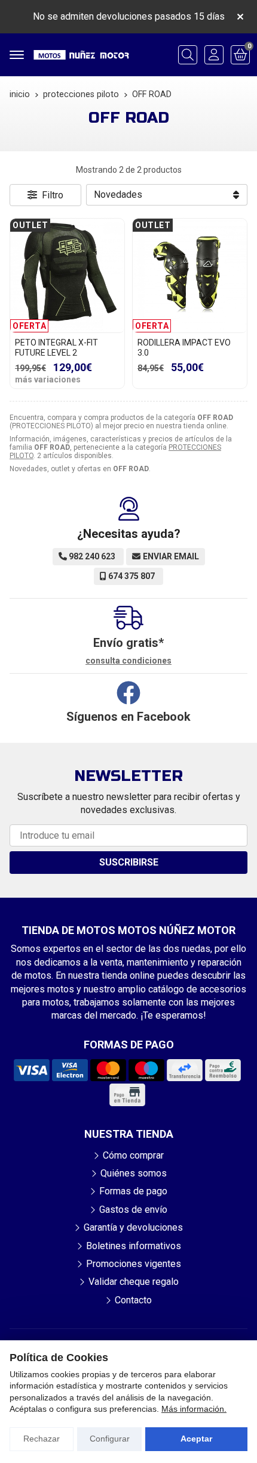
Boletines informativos (133, 1246)
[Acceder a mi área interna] (214, 54)
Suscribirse (128, 862)
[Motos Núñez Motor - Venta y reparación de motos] (81, 55)
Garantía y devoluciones (133, 1227)
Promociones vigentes (133, 1263)
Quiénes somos (133, 1173)
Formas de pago (133, 1191)
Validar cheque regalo (133, 1281)
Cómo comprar (133, 1155)
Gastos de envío (133, 1209)
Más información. (194, 1409)
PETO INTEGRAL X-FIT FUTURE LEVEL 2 (56, 347)
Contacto (133, 1300)
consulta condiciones (128, 660)
